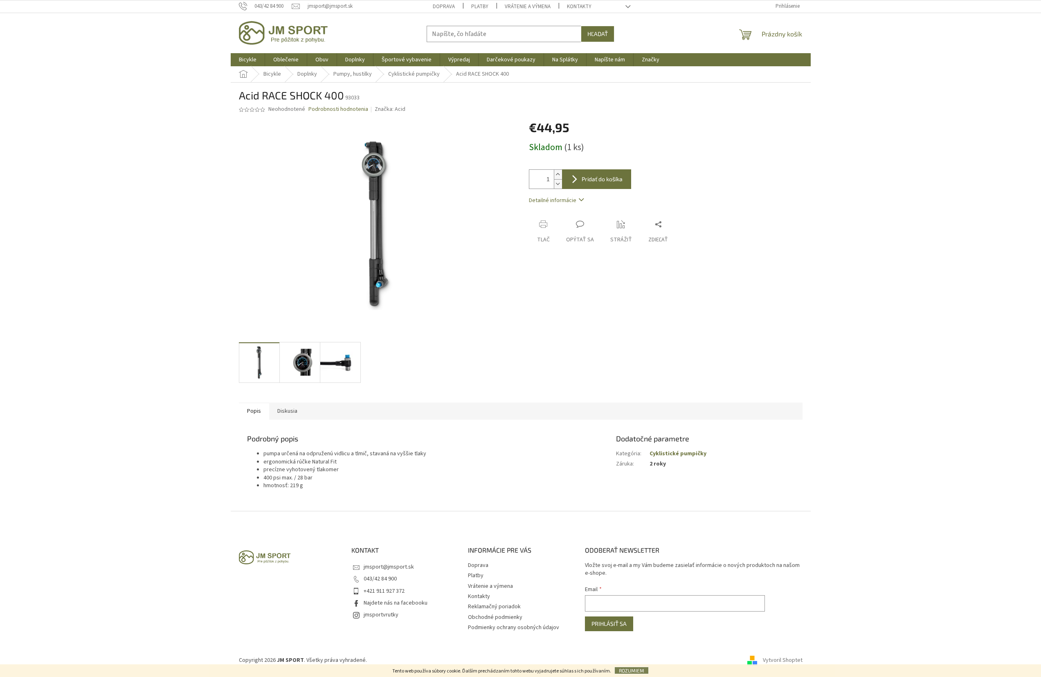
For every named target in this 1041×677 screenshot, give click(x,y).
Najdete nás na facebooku (395, 603)
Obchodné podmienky (495, 617)
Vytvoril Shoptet (783, 660)
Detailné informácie (552, 200)
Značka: (390, 109)
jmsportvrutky (381, 615)
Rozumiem (631, 670)
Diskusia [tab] (287, 411)
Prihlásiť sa (609, 623)
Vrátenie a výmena (528, 6)
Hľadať (597, 33)
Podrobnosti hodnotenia (338, 109)
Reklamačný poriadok (494, 607)
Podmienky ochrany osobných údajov (513, 627)
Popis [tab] (254, 411)
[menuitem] (248, 59)
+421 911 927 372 (384, 591)
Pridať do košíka (602, 178)
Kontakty (579, 6)
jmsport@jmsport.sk (389, 567)
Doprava (444, 6)
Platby (479, 6)
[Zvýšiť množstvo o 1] (558, 174)
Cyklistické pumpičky (678, 454)
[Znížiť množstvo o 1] (558, 184)
